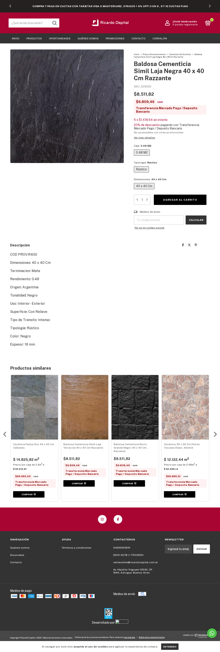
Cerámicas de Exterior (180, 54)
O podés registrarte (185, 24)
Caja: (142, 145)
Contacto (138, 38)
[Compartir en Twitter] (189, 245)
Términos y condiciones (76, 547)
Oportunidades (59, 38)
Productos (34, 38)
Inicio (15, 38)
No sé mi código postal (149, 227)
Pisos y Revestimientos (154, 54)
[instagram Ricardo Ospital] (102, 519)
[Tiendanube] (196, 637)
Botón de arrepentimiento (152, 637)
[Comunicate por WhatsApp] (212, 633)
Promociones (115, 38)
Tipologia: (145, 162)
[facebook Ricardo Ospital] (118, 519)
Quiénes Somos (88, 38)
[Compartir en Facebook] (183, 245)
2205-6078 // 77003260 (128, 555)
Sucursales (17, 555)
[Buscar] (54, 23)
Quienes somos (20, 547)
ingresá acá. (129, 637)
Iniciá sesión (189, 21)
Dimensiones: (150, 179)
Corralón (160, 38)
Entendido (169, 646)
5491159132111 (121, 547)
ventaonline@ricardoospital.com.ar (135, 562)
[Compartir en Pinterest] (196, 245)
